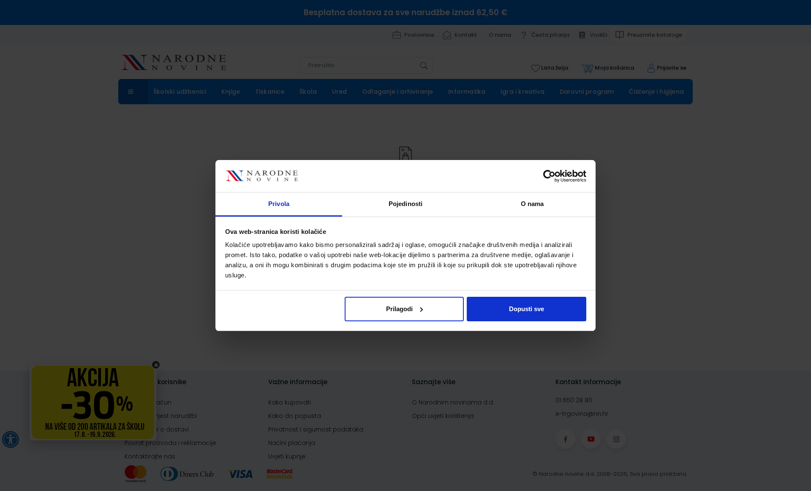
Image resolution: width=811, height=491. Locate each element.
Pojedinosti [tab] (405, 203)
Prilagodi (399, 308)
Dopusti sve (526, 308)
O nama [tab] (532, 203)
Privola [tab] (278, 203)
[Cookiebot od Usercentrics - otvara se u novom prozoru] (549, 176)
